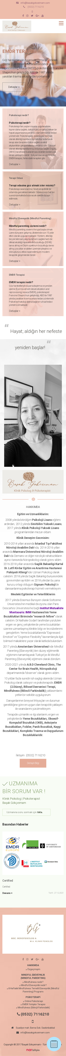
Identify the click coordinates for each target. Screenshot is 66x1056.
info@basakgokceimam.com (35, 3)
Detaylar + (14, 87)
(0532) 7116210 (36, 7)
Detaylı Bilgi (33, 763)
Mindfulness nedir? (33, 982)
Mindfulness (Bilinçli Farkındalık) (34, 1007)
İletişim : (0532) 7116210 (30, 755)
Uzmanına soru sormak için (25, 812)
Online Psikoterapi (34, 1001)
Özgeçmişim (33, 969)
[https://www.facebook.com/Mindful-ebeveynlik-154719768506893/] (23, 16)
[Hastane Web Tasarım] (33, 1050)
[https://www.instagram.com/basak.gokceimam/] (27, 16)
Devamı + (7, 893)
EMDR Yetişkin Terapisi (33, 1004)
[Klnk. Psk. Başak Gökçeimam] (16, 26)
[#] (32, 16)
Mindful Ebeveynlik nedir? (34, 985)
